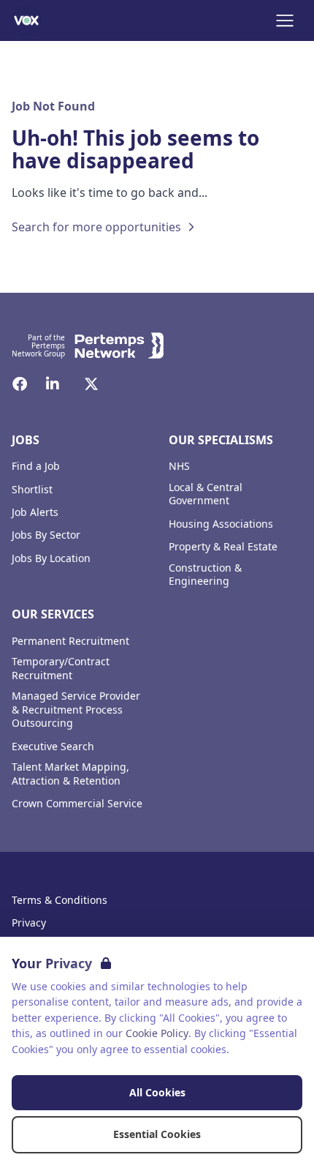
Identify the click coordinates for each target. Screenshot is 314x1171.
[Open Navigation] (284, 20)
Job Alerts (35, 512)
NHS (179, 466)
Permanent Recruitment (70, 641)
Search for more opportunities (96, 227)
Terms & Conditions (59, 900)
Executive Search (53, 746)
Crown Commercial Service (77, 803)
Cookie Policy (157, 1033)
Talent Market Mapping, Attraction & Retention (70, 773)
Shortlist (32, 489)
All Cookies (157, 1092)
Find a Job (36, 466)
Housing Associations (221, 524)
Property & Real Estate (223, 546)
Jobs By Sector (46, 535)
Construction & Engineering (205, 574)
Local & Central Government (205, 494)
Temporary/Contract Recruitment (61, 668)
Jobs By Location (51, 558)
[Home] (26, 20)
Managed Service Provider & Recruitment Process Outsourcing (76, 709)
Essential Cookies (157, 1134)
